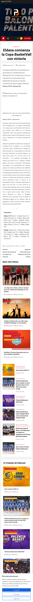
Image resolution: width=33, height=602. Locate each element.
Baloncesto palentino (10, 332)
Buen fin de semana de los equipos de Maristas (9, 253)
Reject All (16, 598)
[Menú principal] (8, 38)
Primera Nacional (26, 426)
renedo (23, 246)
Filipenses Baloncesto (17, 337)
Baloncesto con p (9, 65)
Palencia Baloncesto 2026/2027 (14, 552)
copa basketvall (10, 246)
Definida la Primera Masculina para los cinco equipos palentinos (16, 353)
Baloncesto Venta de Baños (12, 334)
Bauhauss (16, 491)
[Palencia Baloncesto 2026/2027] (9, 401)
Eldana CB (16, 46)
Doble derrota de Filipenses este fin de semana (24, 253)
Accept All (16, 590)
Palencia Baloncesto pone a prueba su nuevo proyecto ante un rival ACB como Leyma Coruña (16, 520)
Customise (17, 594)
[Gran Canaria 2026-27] (9, 370)
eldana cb (17, 246)
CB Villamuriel (16, 336)
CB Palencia (7, 336)
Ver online (27, 38)
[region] (16, 587)
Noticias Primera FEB (20, 366)
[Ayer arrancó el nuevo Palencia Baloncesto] (9, 448)
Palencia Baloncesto (10, 339)
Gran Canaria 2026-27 (11, 489)
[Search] (18, 38)
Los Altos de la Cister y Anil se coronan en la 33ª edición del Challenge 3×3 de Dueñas (16, 289)
